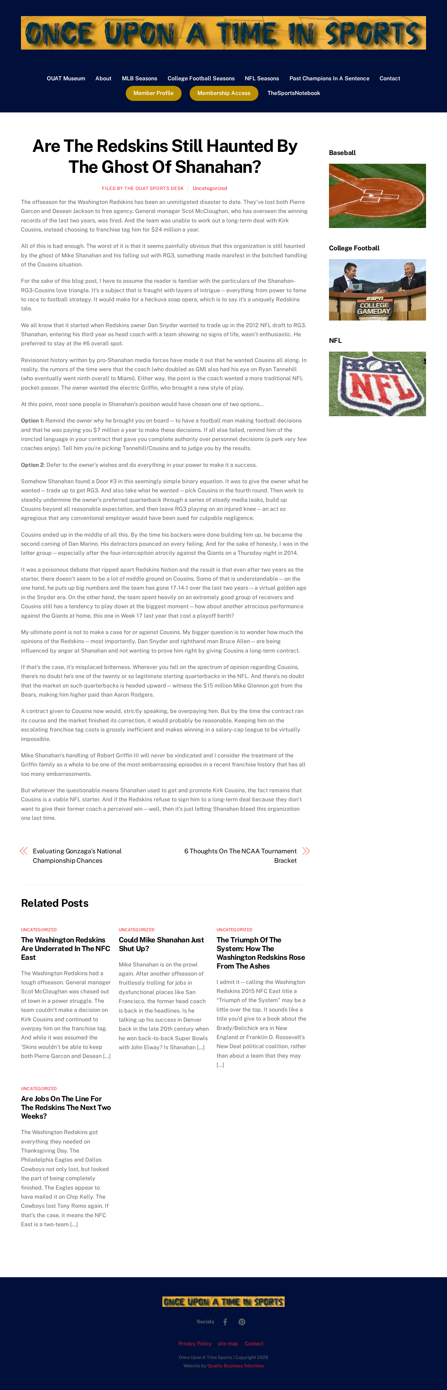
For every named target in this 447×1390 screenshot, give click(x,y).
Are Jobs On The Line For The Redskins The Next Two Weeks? (66, 1107)
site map (228, 1343)
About (103, 78)
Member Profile (153, 93)
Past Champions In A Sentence (329, 78)
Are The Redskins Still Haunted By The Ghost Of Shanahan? (164, 156)
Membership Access (223, 93)
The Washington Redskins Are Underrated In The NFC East (65, 948)
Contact (390, 78)
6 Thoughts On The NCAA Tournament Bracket (240, 855)
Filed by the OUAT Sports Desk (143, 188)
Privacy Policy (195, 1343)
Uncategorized (210, 188)
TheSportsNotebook (294, 93)
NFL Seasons (262, 78)
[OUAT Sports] (223, 46)
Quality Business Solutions (235, 1365)
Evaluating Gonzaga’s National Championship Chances (77, 855)
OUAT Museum (66, 78)
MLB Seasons (139, 78)
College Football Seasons (201, 78)
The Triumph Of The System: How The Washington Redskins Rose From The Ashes (261, 952)
